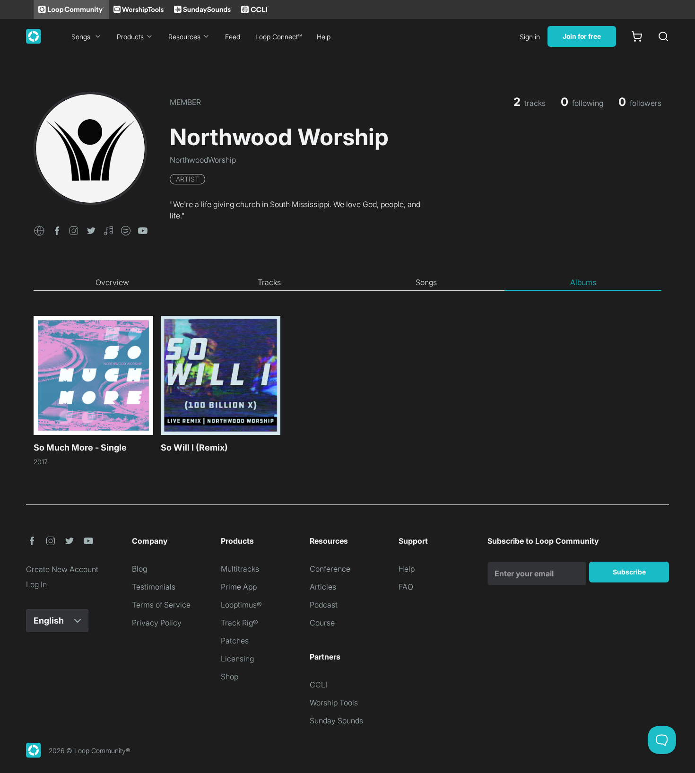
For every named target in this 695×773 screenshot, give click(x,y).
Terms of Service (161, 604)
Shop (229, 676)
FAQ (406, 586)
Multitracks (240, 568)
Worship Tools (334, 702)
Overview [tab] (112, 282)
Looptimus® (241, 604)
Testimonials (153, 586)
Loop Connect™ (278, 37)
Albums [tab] (583, 282)
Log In (36, 584)
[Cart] (637, 36)
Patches (235, 640)
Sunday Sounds (336, 720)
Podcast (324, 604)
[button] (39, 230)
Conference (330, 568)
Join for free (582, 36)
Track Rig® (239, 622)
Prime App (239, 586)
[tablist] (347, 282)
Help (323, 37)
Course (322, 622)
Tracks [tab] (269, 282)
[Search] (663, 36)
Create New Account (62, 569)
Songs (80, 37)
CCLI (318, 684)
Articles (323, 586)
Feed (232, 37)
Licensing (237, 658)
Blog (139, 568)
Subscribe (629, 572)
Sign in (530, 37)
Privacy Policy (157, 622)
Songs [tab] (426, 282)
